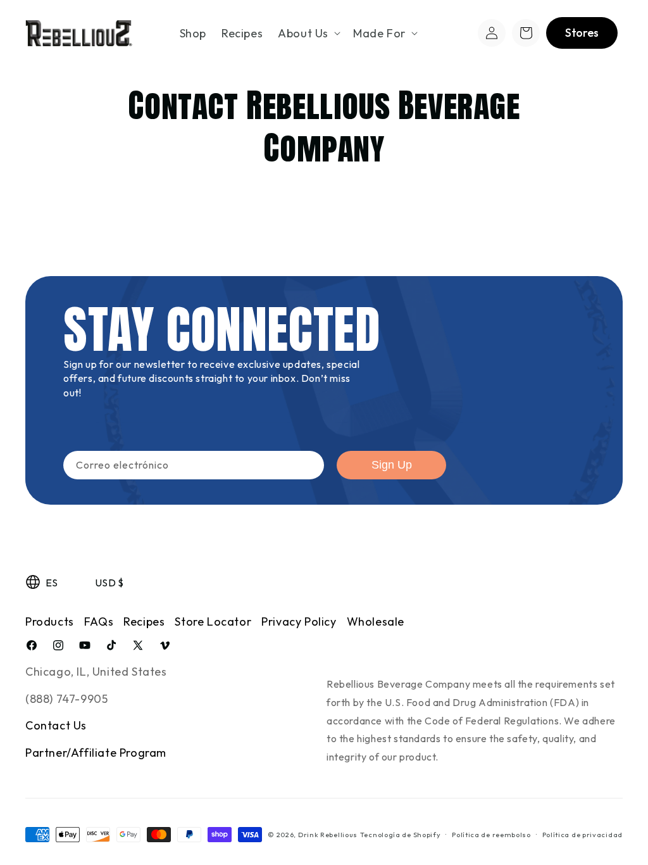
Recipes (144, 621)
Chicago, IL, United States (96, 671)
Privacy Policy (298, 621)
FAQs (98, 621)
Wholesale (375, 621)
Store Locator (213, 621)
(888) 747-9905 (66, 698)
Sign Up (391, 464)
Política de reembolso (491, 834)
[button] (308, 33)
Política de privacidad (582, 834)
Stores (582, 32)
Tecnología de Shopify (400, 834)
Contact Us (56, 725)
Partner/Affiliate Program (95, 752)
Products (49, 621)
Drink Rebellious (328, 834)
